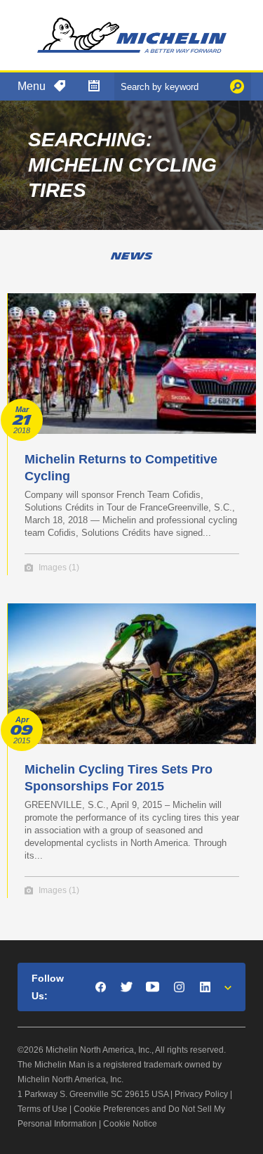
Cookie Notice (130, 1124)
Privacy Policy (201, 1094)
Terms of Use (42, 1109)
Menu (32, 86)
